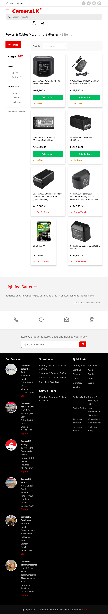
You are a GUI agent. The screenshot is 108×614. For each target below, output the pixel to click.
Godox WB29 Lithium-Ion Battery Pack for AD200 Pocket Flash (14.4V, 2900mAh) (47, 197)
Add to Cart (48, 97)
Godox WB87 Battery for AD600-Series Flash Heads (47, 82)
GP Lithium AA (39, 246)
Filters (14, 44)
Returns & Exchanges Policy (93, 400)
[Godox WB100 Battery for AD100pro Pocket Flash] (48, 122)
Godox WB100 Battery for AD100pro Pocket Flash (44, 138)
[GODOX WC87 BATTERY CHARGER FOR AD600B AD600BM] (85, 66)
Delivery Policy (80, 397)
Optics (76, 378)
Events (91, 382)
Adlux (84, 609)
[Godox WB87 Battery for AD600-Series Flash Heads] (48, 66)
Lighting (77, 369)
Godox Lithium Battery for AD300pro (81, 138)
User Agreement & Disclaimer (94, 411)
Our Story (77, 382)
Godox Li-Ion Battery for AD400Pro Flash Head (85, 247)
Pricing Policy (79, 408)
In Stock (16, 93)
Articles (76, 387)
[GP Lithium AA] (43, 231)
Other (90, 378)
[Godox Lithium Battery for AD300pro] (85, 122)
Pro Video (92, 365)
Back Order (17, 101)
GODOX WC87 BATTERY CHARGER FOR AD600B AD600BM (84, 82)
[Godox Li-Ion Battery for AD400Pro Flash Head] (85, 231)
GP (13, 72)
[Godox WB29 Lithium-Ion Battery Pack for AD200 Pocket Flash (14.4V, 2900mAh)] (48, 179)
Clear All (20, 57)
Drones (76, 374)
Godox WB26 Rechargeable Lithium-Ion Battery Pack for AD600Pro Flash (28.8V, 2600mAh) (85, 197)
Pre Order (16, 97)
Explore (24, 395)
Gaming (91, 374)
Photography (79, 365)
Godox (15, 77)
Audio (90, 369)
